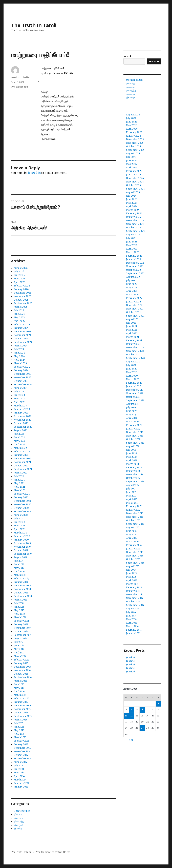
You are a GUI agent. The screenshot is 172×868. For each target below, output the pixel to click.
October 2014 (21, 755)
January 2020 (21, 539)
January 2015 (21, 744)
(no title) (130, 657)
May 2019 (19, 568)
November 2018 (22, 589)
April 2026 (19, 282)
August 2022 (21, 430)
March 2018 (20, 617)
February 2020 (22, 536)
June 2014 (19, 769)
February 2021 (22, 493)
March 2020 (20, 532)
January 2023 (21, 412)
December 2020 (23, 501)
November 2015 (22, 709)
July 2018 (19, 603)
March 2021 (20, 490)
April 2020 (19, 529)
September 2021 (23, 469)
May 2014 (19, 772)
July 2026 (19, 271)
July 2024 (19, 349)
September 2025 (23, 303)
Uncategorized (19, 86)
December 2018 (22, 585)
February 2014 (21, 783)
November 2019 (22, 546)
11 (132, 715)
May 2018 (19, 610)
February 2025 (22, 324)
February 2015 (21, 740)
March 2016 (20, 695)
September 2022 (23, 426)
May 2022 (19, 441)
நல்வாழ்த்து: (19, 821)
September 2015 (23, 716)
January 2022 (21, 455)
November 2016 (22, 670)
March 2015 (20, 737)
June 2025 (19, 314)
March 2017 (20, 656)
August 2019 (20, 557)
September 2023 (23, 384)
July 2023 (19, 391)
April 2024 (19, 359)
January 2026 (21, 289)
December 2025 (22, 292)
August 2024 (21, 345)
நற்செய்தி (18, 828)
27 (142, 727)
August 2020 (21, 515)
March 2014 (20, 779)
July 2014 (19, 765)
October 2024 (21, 338)
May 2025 (19, 317)
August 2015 (20, 719)
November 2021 (22, 462)
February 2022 (22, 451)
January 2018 (21, 624)
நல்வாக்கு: (18, 818)
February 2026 (22, 285)
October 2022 (21, 423)
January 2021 (21, 497)
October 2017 (21, 631)
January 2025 (21, 328)
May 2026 (19, 278)
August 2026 (21, 268)
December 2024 (23, 331)
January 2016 (21, 702)
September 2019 (23, 553)
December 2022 (22, 416)
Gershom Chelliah (20, 77)
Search (127, 56)
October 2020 (21, 508)
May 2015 (19, 730)
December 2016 (22, 666)
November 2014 (22, 751)
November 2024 (22, 335)
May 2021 (19, 483)
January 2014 (21, 786)
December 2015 (22, 705)
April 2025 (19, 321)
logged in (34, 172)
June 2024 (19, 352)
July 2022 (19, 433)
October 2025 (21, 299)
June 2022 (19, 437)
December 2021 (22, 458)
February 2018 (21, 620)
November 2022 (22, 419)
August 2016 (20, 680)
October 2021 (21, 465)
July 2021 (19, 476)
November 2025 (22, 296)
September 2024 (23, 342)
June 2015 (19, 726)
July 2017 (18, 642)
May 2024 (19, 356)
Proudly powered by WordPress (52, 852)
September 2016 (23, 677)
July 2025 (19, 310)
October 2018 (21, 592)
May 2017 (19, 649)
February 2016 (21, 698)
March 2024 (20, 363)
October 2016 (21, 673)
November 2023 (22, 377)
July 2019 (18, 561)
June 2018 (19, 606)
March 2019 (20, 575)
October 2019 (21, 550)
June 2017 (19, 645)
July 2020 (19, 518)
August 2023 (21, 388)
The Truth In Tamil (33, 25)
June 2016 (19, 684)
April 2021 (19, 486)
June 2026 (19, 275)
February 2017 (21, 659)
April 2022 (19, 444)
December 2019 (22, 543)
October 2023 (21, 381)
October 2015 (21, 712)
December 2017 (22, 628)
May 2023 (19, 398)
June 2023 (19, 395)
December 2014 (22, 748)
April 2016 (19, 691)
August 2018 (20, 599)
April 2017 (19, 652)
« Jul (130, 739)
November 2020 (22, 504)
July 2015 (18, 723)
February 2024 (22, 366)
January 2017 (21, 663)
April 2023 (19, 402)
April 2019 (19, 571)
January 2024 (21, 370)
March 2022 (20, 448)
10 (126, 715)
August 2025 (20, 306)
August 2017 (20, 638)
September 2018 (23, 596)
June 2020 (19, 522)
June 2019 (19, 564)
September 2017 (22, 635)
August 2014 (20, 762)
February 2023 (22, 409)
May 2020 (19, 525)
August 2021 (20, 472)
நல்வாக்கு (18, 814)
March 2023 (20, 405)
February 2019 (21, 578)
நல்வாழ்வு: (18, 825)
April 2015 (19, 733)
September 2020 (23, 511)
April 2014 (19, 776)
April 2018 (19, 613)
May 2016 (19, 688)
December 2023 (22, 374)
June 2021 (19, 479)
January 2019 (21, 582)
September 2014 (23, 758)
